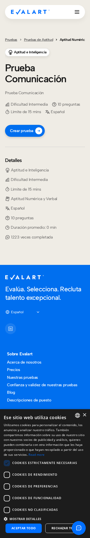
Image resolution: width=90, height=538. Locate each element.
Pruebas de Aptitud (38, 40)
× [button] (84, 415)
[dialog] (45, 473)
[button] (45, 519)
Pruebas (11, 40)
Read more (36, 455)
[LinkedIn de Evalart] (10, 328)
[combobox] (77, 415)
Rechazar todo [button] (65, 528)
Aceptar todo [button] (24, 528)
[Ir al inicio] (30, 12)
